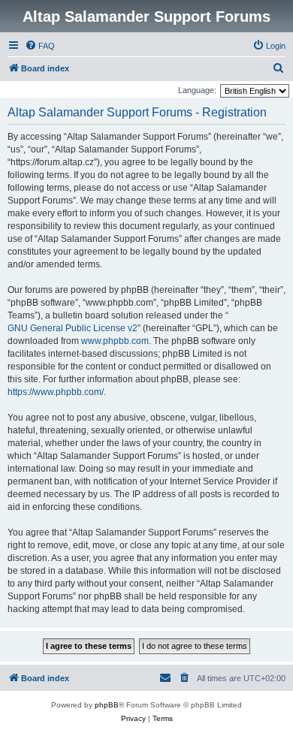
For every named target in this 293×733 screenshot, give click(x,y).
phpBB (107, 705)
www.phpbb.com (115, 341)
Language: (197, 90)
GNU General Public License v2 (72, 328)
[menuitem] (40, 46)
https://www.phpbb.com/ (56, 392)
